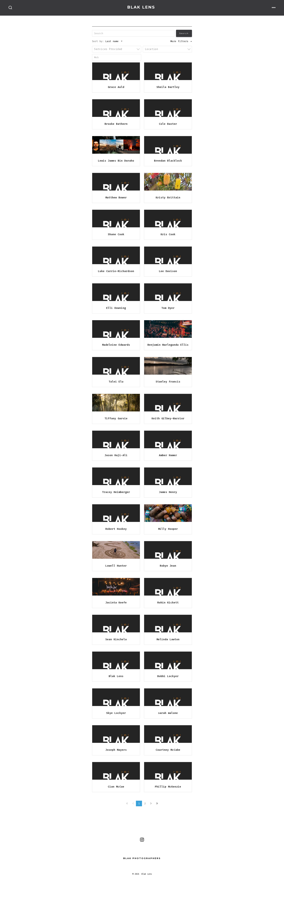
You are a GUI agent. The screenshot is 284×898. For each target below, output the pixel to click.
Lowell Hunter (116, 565)
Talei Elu (116, 381)
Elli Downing (116, 308)
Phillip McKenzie (168, 786)
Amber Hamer (168, 455)
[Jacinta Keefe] (116, 587)
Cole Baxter (168, 124)
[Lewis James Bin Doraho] (116, 145)
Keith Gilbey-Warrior (168, 418)
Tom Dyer (168, 308)
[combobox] (116, 49)
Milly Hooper (168, 529)
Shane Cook (116, 234)
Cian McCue (116, 786)
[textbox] (117, 49)
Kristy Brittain (168, 197)
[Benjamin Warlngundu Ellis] (168, 329)
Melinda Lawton (167, 639)
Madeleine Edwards (116, 345)
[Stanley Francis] (168, 366)
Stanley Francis (168, 381)
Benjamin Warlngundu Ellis (168, 345)
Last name (112, 41)
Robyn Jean (168, 565)
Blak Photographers (142, 858)
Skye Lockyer (116, 713)
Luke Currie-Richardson (116, 271)
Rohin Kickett (168, 602)
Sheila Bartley (167, 87)
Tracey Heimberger (116, 492)
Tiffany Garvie (116, 418)
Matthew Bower (116, 197)
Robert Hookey (116, 529)
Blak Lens (116, 676)
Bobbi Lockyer (168, 676)
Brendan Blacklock (168, 160)
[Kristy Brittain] (168, 182)
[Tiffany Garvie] (116, 403)
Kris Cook (168, 234)
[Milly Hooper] (168, 513)
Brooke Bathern (116, 124)
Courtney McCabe (168, 750)
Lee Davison (168, 271)
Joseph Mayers (116, 750)
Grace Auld (116, 87)
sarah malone (168, 713)
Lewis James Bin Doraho (116, 160)
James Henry (168, 492)
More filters (179, 41)
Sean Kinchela (116, 639)
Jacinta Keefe (116, 602)
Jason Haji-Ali (116, 455)
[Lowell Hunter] (116, 550)
